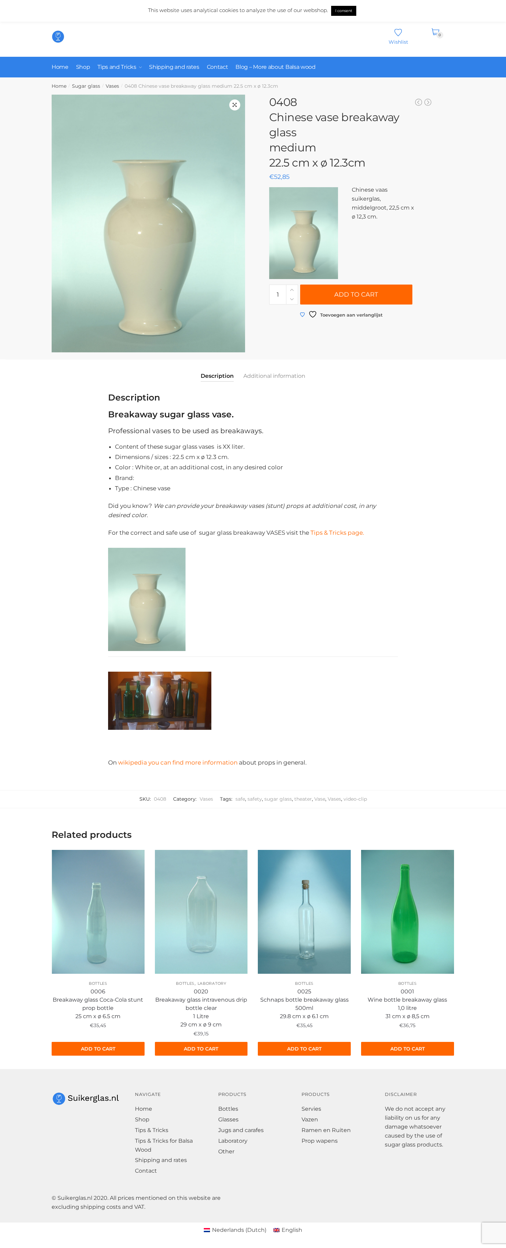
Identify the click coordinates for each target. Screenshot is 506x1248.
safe (240, 799)
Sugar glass (86, 86)
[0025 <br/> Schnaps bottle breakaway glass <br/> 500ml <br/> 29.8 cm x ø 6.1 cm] (304, 912)
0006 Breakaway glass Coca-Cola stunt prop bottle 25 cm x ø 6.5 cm (98, 1004)
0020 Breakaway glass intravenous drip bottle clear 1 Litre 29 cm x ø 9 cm (201, 1008)
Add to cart (356, 294)
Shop (142, 1119)
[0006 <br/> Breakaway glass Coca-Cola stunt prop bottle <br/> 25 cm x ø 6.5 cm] (98, 912)
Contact (146, 1170)
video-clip (355, 799)
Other (226, 1151)
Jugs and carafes (241, 1130)
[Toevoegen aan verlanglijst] (60, 862)
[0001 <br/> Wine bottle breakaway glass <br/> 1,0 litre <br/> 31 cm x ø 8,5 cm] (407, 912)
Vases (112, 86)
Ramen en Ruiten (326, 1130)
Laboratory (212, 983)
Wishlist (398, 41)
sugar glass (278, 799)
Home (59, 86)
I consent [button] (343, 10)
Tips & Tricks (151, 1130)
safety (254, 799)
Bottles (98, 983)
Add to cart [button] (98, 1049)
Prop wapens (320, 1141)
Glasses (228, 1119)
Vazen (310, 1119)
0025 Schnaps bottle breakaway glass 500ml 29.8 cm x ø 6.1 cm (304, 1004)
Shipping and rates (161, 1160)
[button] (234, 104)
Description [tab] (217, 376)
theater (303, 799)
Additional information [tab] (274, 376)
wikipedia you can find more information (178, 762)
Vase (319, 799)
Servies (311, 1109)
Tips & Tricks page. (336, 532)
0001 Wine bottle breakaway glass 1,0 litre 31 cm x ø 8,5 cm (407, 1004)
